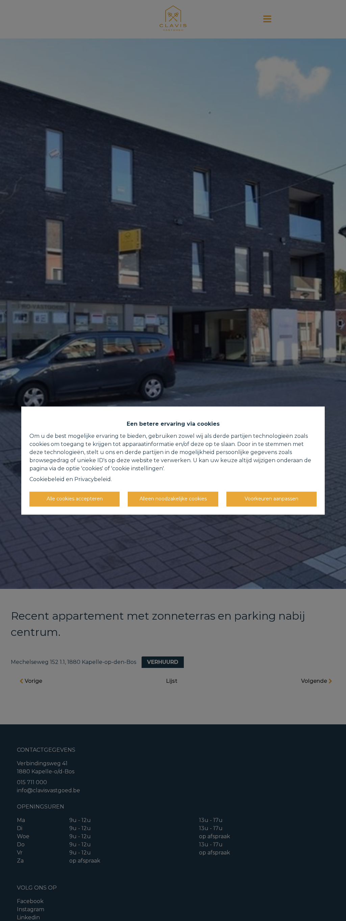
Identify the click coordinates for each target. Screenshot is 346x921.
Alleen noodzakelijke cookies (173, 499)
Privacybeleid (92, 479)
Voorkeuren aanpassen (271, 499)
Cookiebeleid (47, 479)
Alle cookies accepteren (75, 499)
